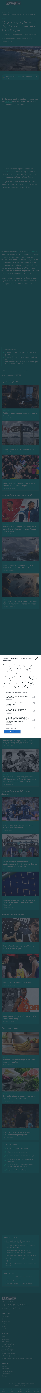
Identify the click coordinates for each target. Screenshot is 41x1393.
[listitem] (20, 693)
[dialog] (20, 696)
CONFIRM (12, 732)
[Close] (37, 659)
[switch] (33, 697)
